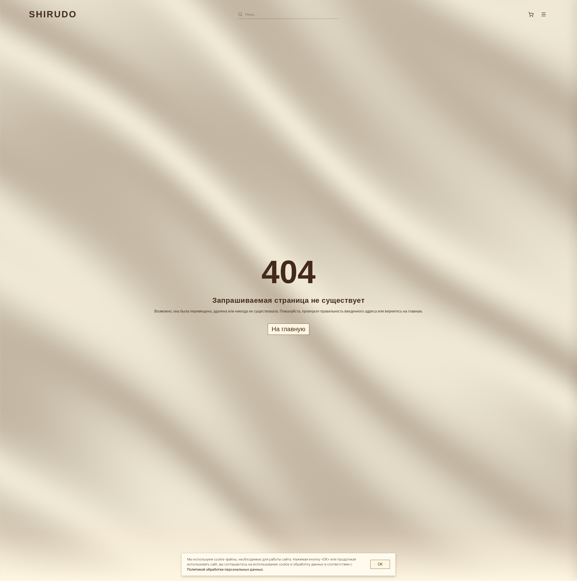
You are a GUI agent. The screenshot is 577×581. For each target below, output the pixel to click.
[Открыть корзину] (531, 14)
